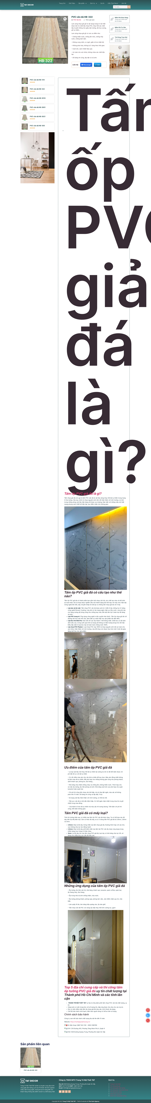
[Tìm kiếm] (129, 6)
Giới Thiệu (72, 3)
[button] (65, 18)
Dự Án (102, 3)
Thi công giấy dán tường (117, 1088)
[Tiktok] (63, 1091)
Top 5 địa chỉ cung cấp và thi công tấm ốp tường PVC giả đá (93, 989)
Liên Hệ (124, 3)
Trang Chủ (62, 3)
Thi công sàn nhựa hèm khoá (119, 1090)
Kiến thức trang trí (115, 1094)
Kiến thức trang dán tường (118, 1096)
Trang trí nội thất (115, 1084)
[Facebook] (60, 1091)
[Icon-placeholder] (69, 1091)
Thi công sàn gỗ (115, 1086)
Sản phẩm (81, 3)
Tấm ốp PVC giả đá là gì (82, 493)
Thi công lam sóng (116, 1092)
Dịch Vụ (92, 3)
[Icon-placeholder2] (66, 1091)
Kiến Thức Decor (113, 3)
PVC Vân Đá (77, 20)
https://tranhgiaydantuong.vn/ (80, 1022)
